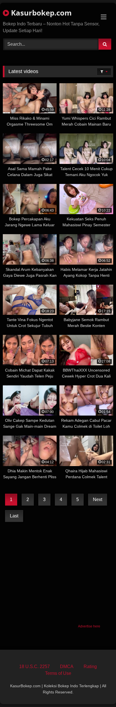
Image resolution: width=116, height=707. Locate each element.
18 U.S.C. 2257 (34, 666)
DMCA (66, 666)
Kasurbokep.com (40, 13)
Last (14, 515)
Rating (90, 666)
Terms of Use (58, 673)
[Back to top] (98, 690)
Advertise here (89, 626)
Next (97, 499)
